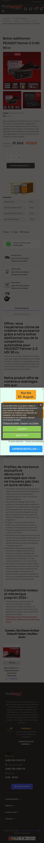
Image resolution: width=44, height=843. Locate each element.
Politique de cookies (11, 423)
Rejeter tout (22, 435)
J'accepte (22, 429)
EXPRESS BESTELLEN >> (26, 448)
